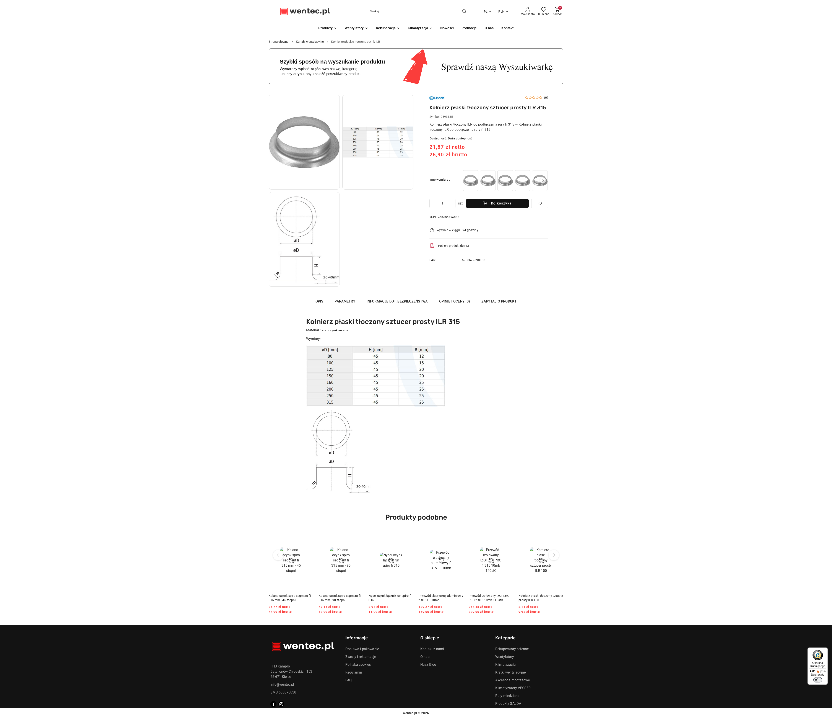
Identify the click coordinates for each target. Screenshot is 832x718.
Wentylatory (504, 657)
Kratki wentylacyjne (510, 672)
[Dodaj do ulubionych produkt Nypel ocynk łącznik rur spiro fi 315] (408, 535)
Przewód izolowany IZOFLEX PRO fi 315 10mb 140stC (489, 598)
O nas (424, 657)
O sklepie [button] (429, 637)
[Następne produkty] (554, 555)
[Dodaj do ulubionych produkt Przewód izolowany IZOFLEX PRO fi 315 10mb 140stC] (508, 535)
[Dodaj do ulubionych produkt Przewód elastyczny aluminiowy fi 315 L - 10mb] (458, 535)
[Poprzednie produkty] (278, 555)
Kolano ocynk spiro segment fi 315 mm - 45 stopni (290, 598)
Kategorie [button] (505, 637)
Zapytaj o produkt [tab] (499, 301)
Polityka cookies (358, 664)
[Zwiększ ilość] (452, 203)
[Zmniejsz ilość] (433, 203)
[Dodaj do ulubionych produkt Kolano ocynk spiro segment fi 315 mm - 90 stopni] (358, 535)
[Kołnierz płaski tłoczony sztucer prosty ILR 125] (488, 180)
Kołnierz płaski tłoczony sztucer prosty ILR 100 (540, 598)
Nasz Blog (428, 664)
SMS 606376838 (283, 692)
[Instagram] (281, 704)
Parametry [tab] (345, 301)
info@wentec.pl (282, 684)
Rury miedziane (507, 696)
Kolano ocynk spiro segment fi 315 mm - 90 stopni (340, 598)
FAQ (348, 680)
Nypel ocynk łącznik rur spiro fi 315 (390, 598)
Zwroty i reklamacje (360, 657)
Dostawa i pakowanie (362, 649)
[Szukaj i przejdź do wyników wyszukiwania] (464, 11)
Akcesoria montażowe (512, 680)
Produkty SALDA (508, 704)
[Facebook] (273, 704)
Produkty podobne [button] (416, 517)
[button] (304, 142)
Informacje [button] (356, 637)
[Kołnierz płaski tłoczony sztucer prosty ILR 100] (470, 180)
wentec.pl (410, 713)
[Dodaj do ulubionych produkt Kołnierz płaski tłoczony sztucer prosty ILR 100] (558, 535)
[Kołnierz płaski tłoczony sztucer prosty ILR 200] (522, 180)
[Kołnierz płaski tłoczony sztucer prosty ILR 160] (505, 180)
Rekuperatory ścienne (512, 649)
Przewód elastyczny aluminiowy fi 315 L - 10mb (441, 598)
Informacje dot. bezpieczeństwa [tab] (397, 301)
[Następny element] (543, 180)
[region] (505, 180)
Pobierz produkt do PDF (454, 245)
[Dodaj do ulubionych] (539, 203)
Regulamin (353, 672)
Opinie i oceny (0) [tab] (454, 301)
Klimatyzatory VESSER (513, 688)
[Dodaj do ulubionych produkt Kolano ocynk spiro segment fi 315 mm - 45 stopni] (308, 535)
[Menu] (825, 650)
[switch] (817, 679)
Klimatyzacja (505, 664)
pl (486, 11)
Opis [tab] (319, 301)
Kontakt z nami (432, 649)
